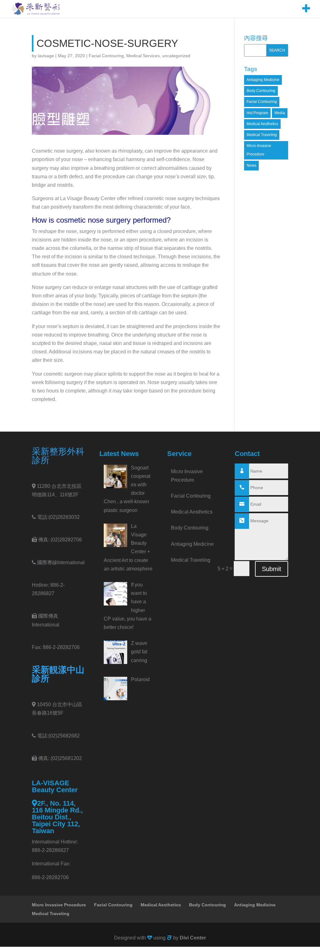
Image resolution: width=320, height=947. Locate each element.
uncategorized (176, 55)
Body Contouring (261, 91)
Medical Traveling (262, 135)
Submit (271, 568)
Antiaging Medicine (263, 80)
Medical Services (143, 55)
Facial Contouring (106, 55)
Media (279, 113)
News (251, 165)
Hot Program (257, 113)
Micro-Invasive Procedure (259, 150)
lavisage (46, 55)
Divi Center (193, 937)
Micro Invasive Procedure (59, 904)
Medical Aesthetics (262, 124)
